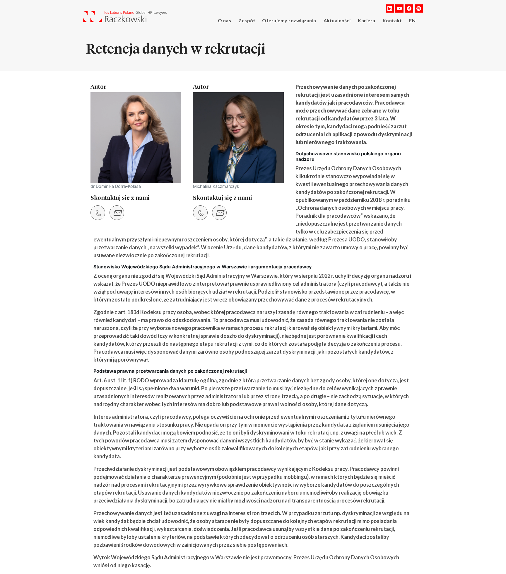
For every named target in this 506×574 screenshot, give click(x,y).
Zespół (246, 20)
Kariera (366, 20)
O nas (224, 20)
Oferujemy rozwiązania (289, 20)
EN (412, 20)
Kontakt (392, 20)
